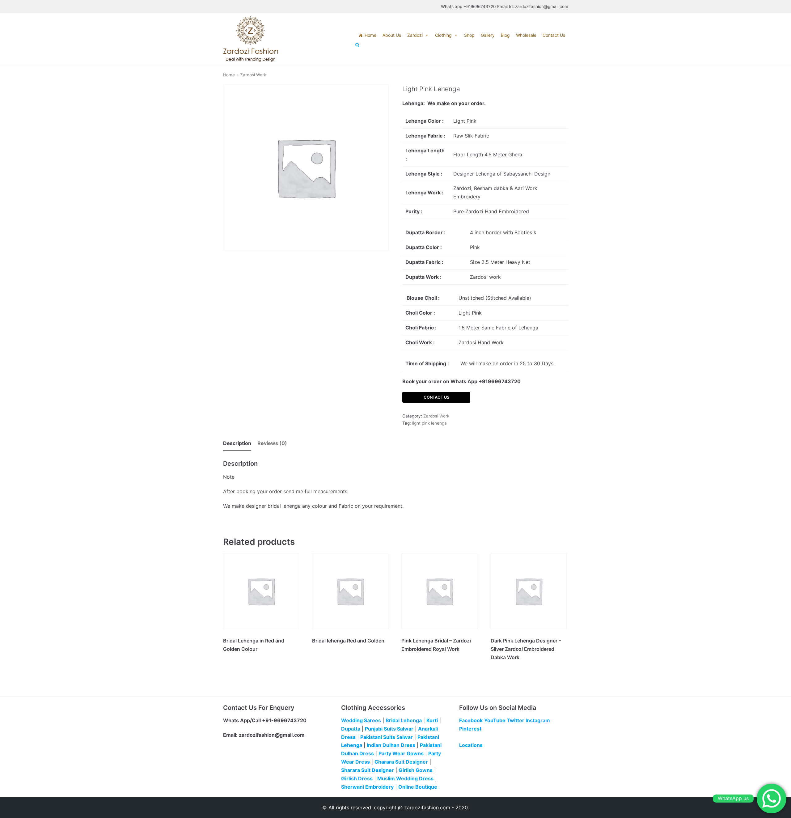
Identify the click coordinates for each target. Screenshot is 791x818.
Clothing (443, 35)
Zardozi (415, 35)
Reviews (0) (272, 443)
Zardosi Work (253, 74)
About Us (392, 35)
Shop (469, 35)
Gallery (488, 35)
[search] (461, 45)
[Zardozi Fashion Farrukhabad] (250, 39)
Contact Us (554, 35)
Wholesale (526, 35)
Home (370, 35)
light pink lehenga (429, 423)
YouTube (494, 720)
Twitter (515, 720)
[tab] (237, 444)
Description (237, 443)
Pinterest (470, 729)
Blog (505, 35)
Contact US (436, 397)
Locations (471, 745)
